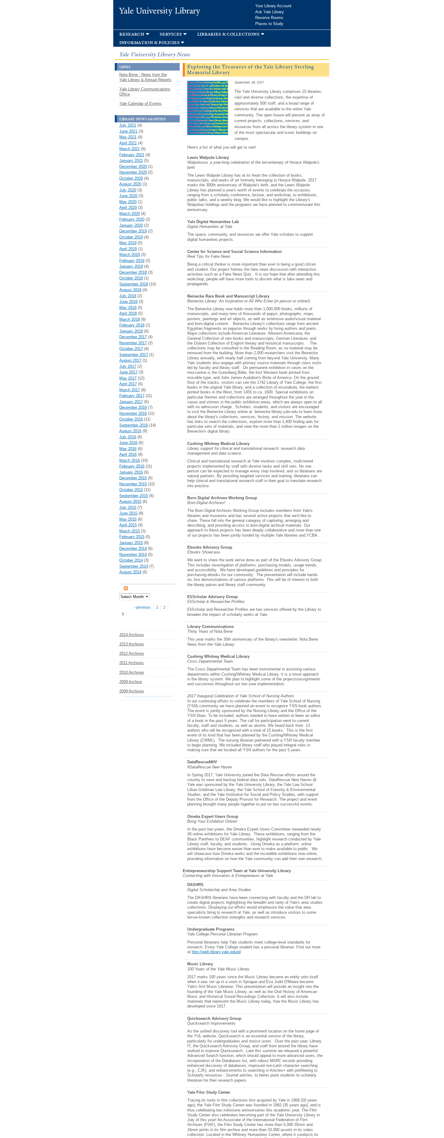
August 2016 (130, 431)
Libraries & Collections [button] (228, 33)
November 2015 (133, 484)
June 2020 (128, 196)
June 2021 (128, 131)
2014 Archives (131, 634)
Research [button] (131, 33)
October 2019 (131, 237)
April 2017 (128, 384)
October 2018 (131, 278)
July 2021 (127, 125)
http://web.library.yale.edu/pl (216, 952)
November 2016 (133, 413)
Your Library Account (273, 6)
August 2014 (130, 572)
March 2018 (129, 319)
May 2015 (128, 519)
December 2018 (133, 272)
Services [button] (170, 33)
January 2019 (131, 266)
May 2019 (128, 243)
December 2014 (133, 548)
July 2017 (127, 366)
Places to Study (269, 23)
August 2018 (130, 290)
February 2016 (131, 466)
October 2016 (131, 419)
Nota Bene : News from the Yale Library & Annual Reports (145, 77)
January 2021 (131, 160)
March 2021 (129, 149)
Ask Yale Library (269, 12)
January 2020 (131, 225)
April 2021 (128, 143)
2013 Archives (131, 644)
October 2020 (131, 178)
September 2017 (133, 354)
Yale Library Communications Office (144, 91)
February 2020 (131, 219)
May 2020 (128, 202)
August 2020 (130, 184)
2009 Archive (130, 681)
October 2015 (131, 489)
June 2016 (128, 442)
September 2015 (133, 495)
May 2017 (128, 378)
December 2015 (133, 478)
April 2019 (128, 249)
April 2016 (128, 454)
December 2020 (133, 166)
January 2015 (131, 543)
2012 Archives (131, 653)
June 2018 (128, 301)
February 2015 (131, 536)
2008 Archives (131, 691)
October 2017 (131, 348)
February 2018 (131, 325)
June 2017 (128, 372)
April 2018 (128, 313)
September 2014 (133, 566)
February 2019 (131, 260)
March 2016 (129, 460)
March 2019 (129, 254)
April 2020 (128, 207)
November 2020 (133, 172)
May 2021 (128, 137)
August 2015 (130, 501)
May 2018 (128, 307)
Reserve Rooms (269, 17)
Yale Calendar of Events (140, 103)
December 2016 (133, 407)
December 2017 (133, 337)
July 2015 (127, 507)
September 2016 (133, 425)
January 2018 (131, 331)
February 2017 (131, 395)
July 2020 (127, 190)
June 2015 (128, 513)
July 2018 (127, 296)
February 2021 (131, 155)
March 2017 (129, 390)
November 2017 (133, 343)
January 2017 (131, 401)
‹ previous (142, 607)
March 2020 (129, 213)
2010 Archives (131, 672)
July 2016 (127, 437)
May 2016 (128, 448)
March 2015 (129, 531)
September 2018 (133, 284)
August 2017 (130, 360)
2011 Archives (131, 662)
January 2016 (131, 472)
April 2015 (128, 525)
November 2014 (133, 554)
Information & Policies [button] (149, 42)
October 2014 (131, 560)
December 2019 (133, 231)
